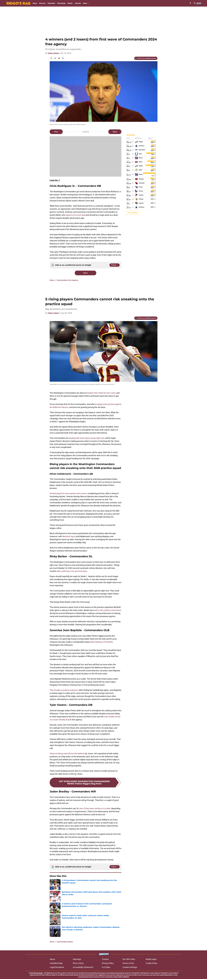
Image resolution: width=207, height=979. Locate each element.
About (52, 959)
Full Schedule (132, 213)
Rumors (42, 3)
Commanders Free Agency (67, 280)
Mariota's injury (68, 536)
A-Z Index (106, 967)
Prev (56, 132)
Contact (105, 959)
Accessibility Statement (83, 967)
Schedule (51, 3)
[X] (194, 3)
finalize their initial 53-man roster (101, 393)
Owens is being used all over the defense (67, 753)
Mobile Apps (151, 959)
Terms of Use (128, 963)
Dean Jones (53, 53)
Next (115, 132)
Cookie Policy (151, 963)
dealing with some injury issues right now (86, 438)
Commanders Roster (65, 942)
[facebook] (190, 3)
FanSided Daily (56, 963)
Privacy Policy (108, 963)
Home (52, 280)
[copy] (62, 58)
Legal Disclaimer (57, 967)
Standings (61, 3)
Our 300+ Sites (128, 959)
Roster (70, 3)
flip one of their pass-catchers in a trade (93, 808)
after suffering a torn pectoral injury (72, 571)
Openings (77, 959)
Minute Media (38, 973)
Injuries (78, 3)
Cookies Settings (129, 967)
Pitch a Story (78, 963)
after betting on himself (101, 642)
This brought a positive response (64, 690)
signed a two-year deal (75, 215)
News (35, 3)
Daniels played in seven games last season (68, 493)
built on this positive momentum (107, 610)
